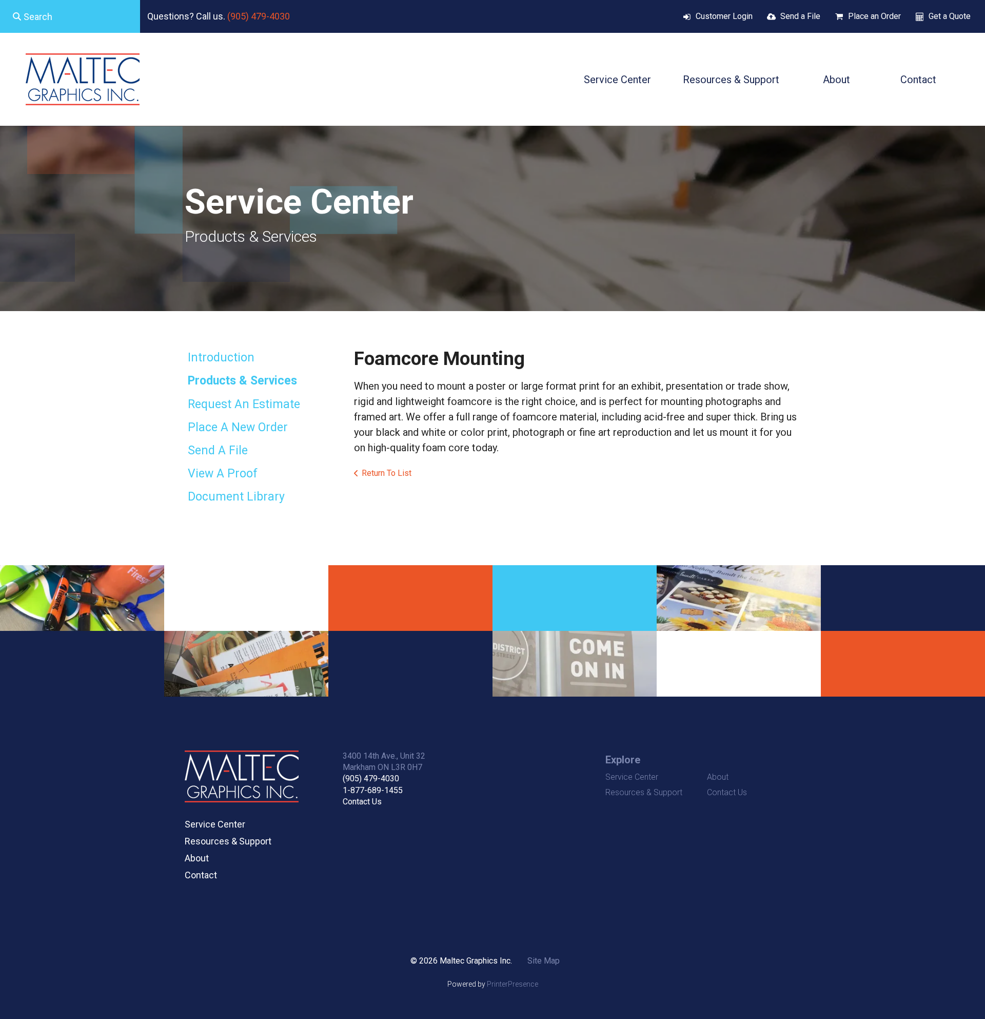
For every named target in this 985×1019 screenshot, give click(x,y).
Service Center (617, 79)
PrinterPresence (512, 984)
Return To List (386, 473)
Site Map (543, 961)
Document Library (236, 497)
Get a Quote (950, 16)
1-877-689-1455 (373, 790)
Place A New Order (238, 427)
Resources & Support (731, 79)
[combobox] (70, 16)
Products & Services (242, 381)
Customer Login (724, 16)
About (836, 79)
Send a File (800, 16)
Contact (918, 79)
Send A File (218, 450)
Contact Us (362, 801)
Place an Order (874, 16)
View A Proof (223, 473)
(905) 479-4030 (258, 16)
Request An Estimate (244, 404)
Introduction (221, 357)
